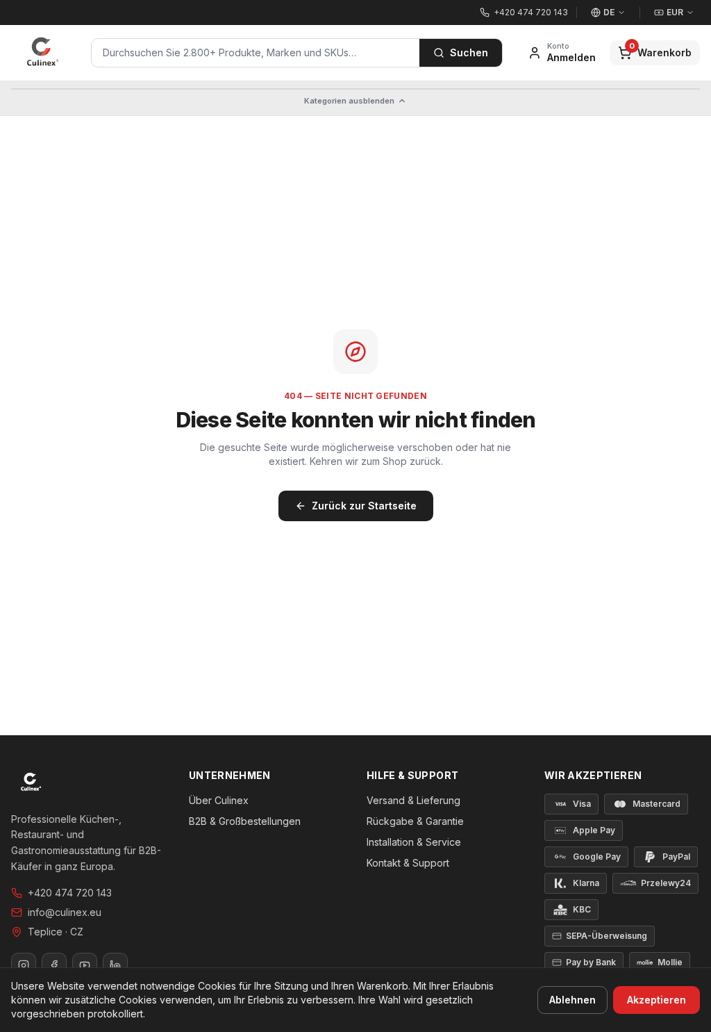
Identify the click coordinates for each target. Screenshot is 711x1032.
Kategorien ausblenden (349, 101)
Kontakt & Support (408, 863)
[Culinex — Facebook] (54, 965)
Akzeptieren (656, 1000)
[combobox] (255, 53)
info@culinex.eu (64, 912)
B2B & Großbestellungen (245, 821)
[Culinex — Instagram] (23, 965)
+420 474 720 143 (70, 893)
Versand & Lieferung (413, 800)
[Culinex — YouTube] (84, 965)
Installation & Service (414, 842)
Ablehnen (572, 1000)
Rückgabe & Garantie (415, 821)
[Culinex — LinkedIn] (115, 965)
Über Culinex (219, 800)
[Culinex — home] (42, 53)
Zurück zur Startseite (364, 505)
